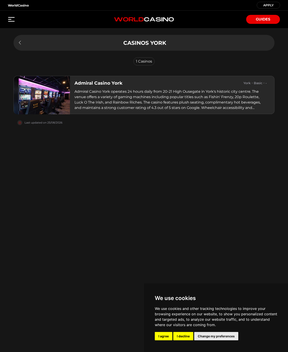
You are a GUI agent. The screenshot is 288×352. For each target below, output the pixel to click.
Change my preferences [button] (216, 336)
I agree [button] (163, 336)
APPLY (268, 5)
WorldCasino (18, 5)
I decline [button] (183, 336)
